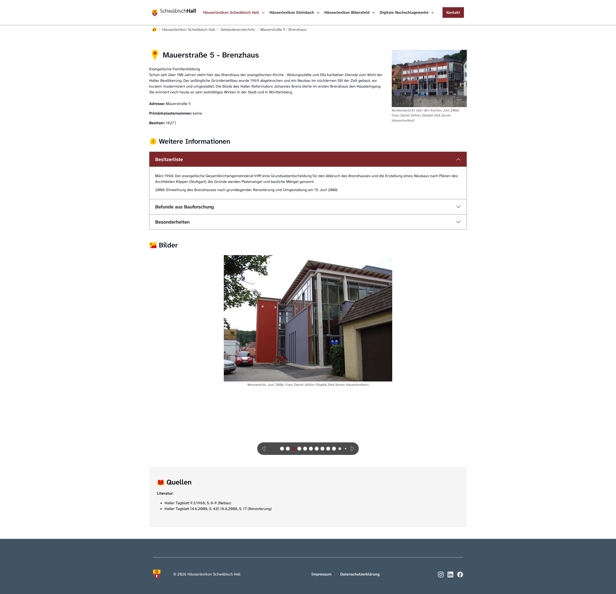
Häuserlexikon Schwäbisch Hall (231, 12)
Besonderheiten (172, 222)
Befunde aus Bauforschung (184, 207)
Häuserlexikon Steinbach (292, 12)
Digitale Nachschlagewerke (405, 12)
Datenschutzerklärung (359, 574)
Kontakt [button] (453, 12)
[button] (264, 448)
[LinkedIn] (450, 573)
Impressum (321, 574)
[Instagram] (441, 573)
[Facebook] (460, 573)
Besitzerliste (169, 159)
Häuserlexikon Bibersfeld (347, 12)
